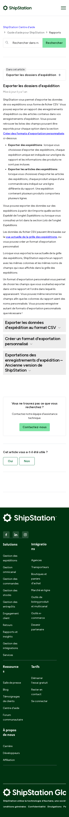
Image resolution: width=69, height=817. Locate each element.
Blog (5, 689)
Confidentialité (37, 806)
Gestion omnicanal (9, 570)
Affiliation (9, 760)
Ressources (10, 669)
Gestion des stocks (10, 593)
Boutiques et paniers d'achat (39, 578)
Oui (10, 461)
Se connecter (39, 701)
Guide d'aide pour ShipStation (25, 32)
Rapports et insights (10, 634)
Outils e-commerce (38, 616)
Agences (36, 560)
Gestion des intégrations (10, 646)
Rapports (55, 32)
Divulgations (55, 806)
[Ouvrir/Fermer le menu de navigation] (63, 8)
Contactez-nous (35, 427)
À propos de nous (9, 732)
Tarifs (35, 667)
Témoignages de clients (11, 699)
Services (8, 655)
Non (27, 461)
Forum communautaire (12, 717)
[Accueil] (17, 8)
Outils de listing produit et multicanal (40, 602)
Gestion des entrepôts (10, 604)
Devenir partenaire (37, 627)
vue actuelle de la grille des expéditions (31, 237)
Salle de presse (12, 682)
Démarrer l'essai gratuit (39, 680)
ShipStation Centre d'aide (19, 27)
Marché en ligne (40, 590)
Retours (7, 625)
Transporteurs (40, 567)
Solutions (10, 544)
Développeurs (11, 753)
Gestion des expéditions (10, 558)
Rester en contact (36, 692)
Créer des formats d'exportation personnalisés (33, 133)
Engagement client (11, 616)
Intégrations (39, 546)
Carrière (7, 746)
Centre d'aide (11, 708)
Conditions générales (14, 806)
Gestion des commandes (11, 581)
